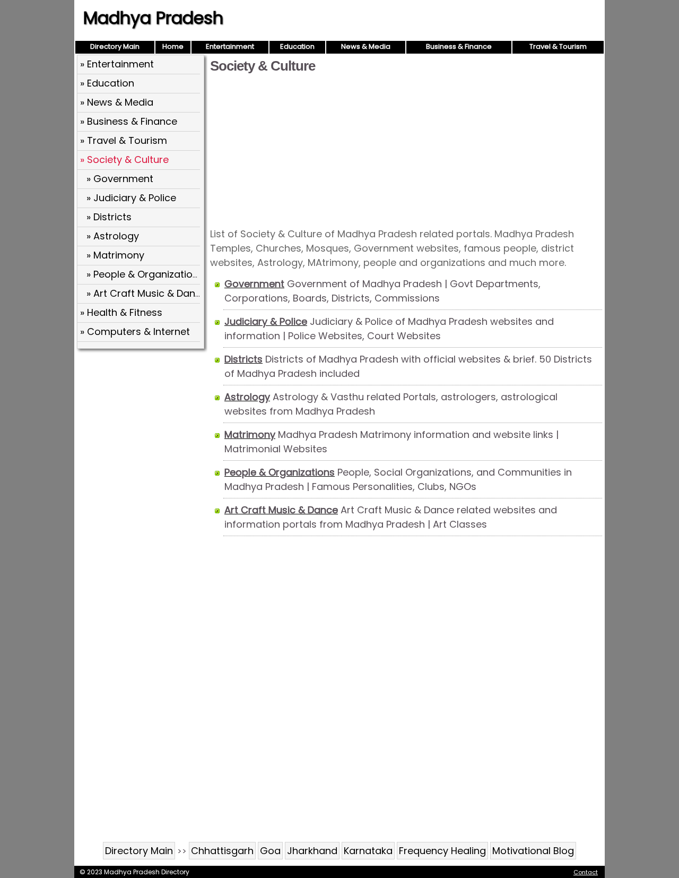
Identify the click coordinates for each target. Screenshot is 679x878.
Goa (270, 850)
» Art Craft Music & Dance (146, 293)
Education (297, 46)
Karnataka (368, 850)
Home (173, 46)
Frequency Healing (442, 850)
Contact (585, 872)
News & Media (365, 46)
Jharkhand (312, 850)
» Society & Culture (124, 159)
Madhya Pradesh (153, 18)
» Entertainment (117, 64)
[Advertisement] (406, 149)
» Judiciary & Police (131, 197)
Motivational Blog (533, 850)
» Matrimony (115, 255)
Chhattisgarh (222, 850)
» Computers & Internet (135, 331)
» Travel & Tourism (123, 140)
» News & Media (116, 102)
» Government (119, 178)
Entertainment (230, 46)
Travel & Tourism (558, 46)
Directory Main (115, 46)
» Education (107, 83)
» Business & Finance (128, 121)
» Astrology (112, 236)
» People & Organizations (145, 274)
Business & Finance (459, 46)
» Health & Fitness (121, 312)
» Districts (109, 216)
